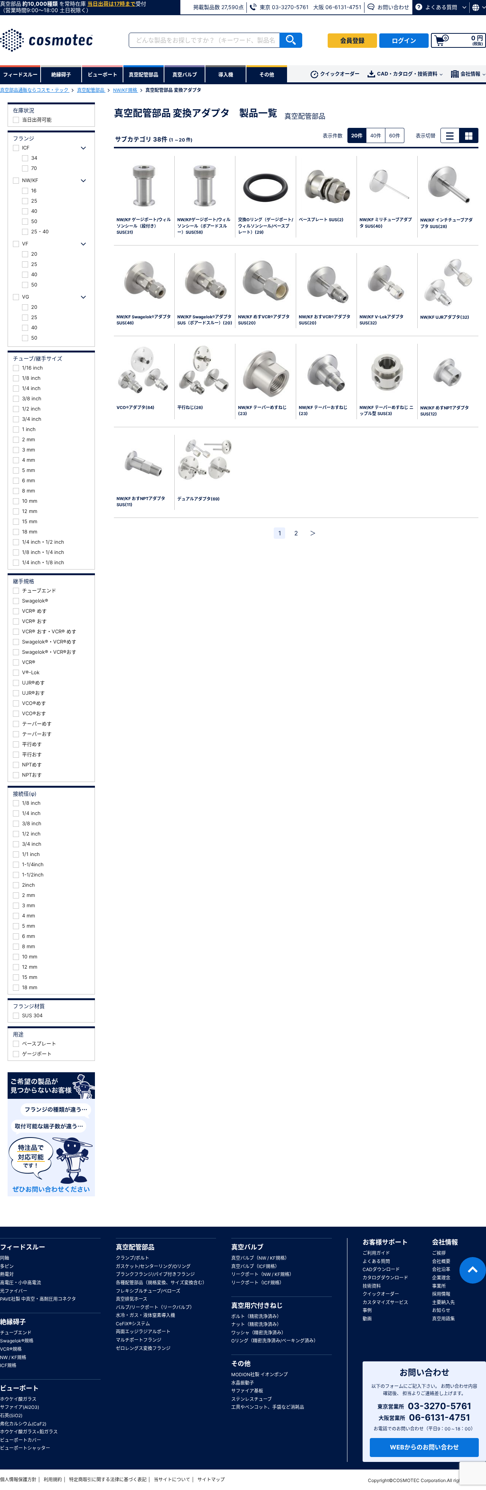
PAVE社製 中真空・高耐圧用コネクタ (38, 1299)
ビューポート (19, 1388)
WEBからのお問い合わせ (424, 1447)
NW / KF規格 (13, 1357)
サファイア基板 (247, 1391)
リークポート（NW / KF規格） (262, 1274)
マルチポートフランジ (138, 1340)
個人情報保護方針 (18, 1479)
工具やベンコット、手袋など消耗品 (267, 1407)
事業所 (439, 1286)
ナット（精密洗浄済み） (256, 1324)
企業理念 (441, 1278)
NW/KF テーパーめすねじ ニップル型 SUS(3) (386, 411)
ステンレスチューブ (251, 1399)
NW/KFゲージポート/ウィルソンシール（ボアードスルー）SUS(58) (203, 226)
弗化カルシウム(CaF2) (23, 1424)
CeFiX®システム (133, 1323)
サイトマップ (211, 1479)
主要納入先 (443, 1302)
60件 (394, 135)
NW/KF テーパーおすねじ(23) (323, 411)
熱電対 (7, 1274)
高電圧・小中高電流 (20, 1282)
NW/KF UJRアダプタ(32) (444, 317)
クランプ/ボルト (132, 1258)
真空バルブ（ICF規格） (255, 1266)
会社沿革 (441, 1269)
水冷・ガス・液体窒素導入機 (145, 1315)
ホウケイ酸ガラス (18, 1399)
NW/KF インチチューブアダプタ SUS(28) (446, 223)
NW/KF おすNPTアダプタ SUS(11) (141, 502)
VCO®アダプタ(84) (136, 407)
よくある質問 (441, 7)
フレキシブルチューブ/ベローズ (148, 1291)
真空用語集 (443, 1319)
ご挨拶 (439, 1253)
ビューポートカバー (20, 1440)
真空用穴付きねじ (257, 1305)
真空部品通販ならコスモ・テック (34, 90)
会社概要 (441, 1261)
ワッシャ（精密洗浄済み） (258, 1333)
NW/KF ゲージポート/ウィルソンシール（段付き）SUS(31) (144, 226)
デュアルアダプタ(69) (198, 499)
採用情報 (441, 1294)
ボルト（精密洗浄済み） (256, 1316)
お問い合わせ (392, 7)
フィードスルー (22, 1247)
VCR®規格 (11, 1349)
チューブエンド (16, 1333)
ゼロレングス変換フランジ (143, 1348)
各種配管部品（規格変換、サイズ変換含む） (161, 1282)
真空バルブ (247, 1247)
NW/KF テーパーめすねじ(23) (262, 411)
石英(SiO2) (11, 1415)
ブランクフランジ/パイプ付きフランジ (155, 1274)
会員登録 (352, 40)
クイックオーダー (340, 74)
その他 (241, 1363)
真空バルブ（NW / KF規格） (260, 1258)
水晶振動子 (242, 1383)
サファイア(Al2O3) (19, 1407)
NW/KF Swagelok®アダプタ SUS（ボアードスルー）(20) (204, 320)
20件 (357, 135)
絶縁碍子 (13, 1322)
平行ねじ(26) (190, 407)
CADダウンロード (381, 1269)
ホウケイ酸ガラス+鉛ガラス (29, 1432)
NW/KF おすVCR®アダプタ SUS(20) (324, 320)
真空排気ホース (131, 1299)
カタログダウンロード (385, 1278)
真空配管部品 (91, 90)
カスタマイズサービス (385, 1302)
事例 (367, 1310)
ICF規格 (8, 1365)
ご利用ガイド (376, 1253)
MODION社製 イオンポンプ (259, 1374)
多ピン (7, 1266)
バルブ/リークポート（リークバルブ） (155, 1307)
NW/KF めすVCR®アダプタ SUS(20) (264, 320)
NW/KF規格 (125, 90)
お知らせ (441, 1310)
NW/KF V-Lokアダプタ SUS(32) (384, 320)
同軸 (4, 1258)
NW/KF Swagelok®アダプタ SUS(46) (144, 320)
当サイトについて (172, 1479)
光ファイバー (13, 1291)
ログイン (404, 40)
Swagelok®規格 (16, 1341)
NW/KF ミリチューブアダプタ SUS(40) (386, 223)
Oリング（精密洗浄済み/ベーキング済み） (274, 1341)
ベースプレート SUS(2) (321, 219)
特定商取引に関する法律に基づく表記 (108, 1479)
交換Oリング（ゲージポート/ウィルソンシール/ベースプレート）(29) (265, 226)
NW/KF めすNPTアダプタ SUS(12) (444, 411)
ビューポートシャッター (25, 1448)
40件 (375, 135)
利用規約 (53, 1479)
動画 (367, 1319)
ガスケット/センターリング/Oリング (153, 1266)
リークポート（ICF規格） (257, 1282)
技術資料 (372, 1286)
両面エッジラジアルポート (143, 1331)
